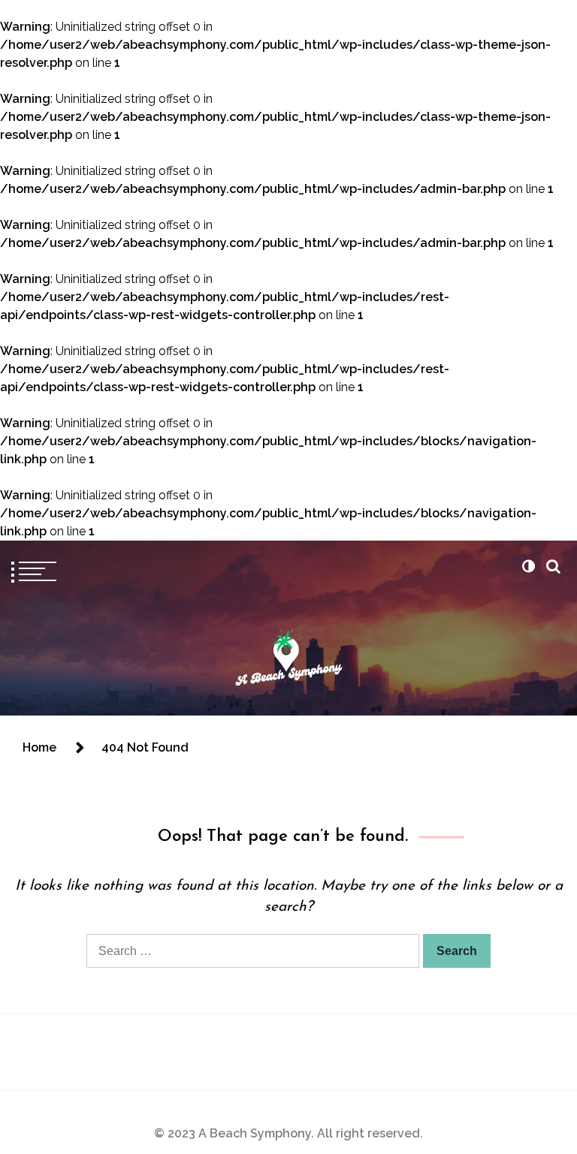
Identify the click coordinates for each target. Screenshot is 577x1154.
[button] (528, 566)
